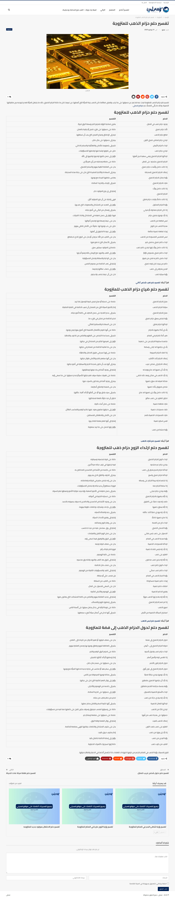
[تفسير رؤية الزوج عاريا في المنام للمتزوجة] (87, 806)
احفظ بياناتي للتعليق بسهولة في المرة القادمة (148, 883)
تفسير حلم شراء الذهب (150, 441)
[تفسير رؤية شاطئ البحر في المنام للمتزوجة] (140, 806)
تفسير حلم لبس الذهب (150, 621)
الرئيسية (166, 2)
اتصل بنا (144, 2)
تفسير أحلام (124, 10)
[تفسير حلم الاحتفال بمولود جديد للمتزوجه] (34, 806)
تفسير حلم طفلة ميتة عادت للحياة (21, 773)
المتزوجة (9, 29)
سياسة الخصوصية (155, 2)
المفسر (112, 10)
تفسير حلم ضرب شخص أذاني (148, 282)
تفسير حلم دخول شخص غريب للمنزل (153, 773)
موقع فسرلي (138, 105)
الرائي (102, 10)
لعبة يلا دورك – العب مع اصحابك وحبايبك (79, 10)
